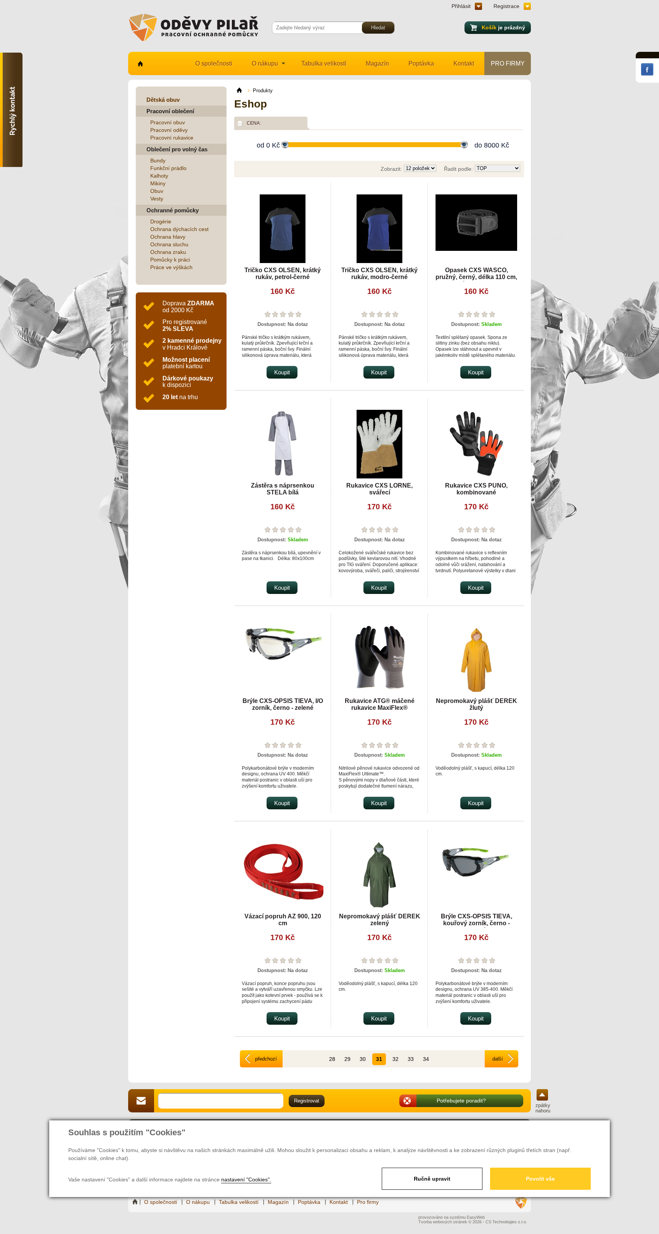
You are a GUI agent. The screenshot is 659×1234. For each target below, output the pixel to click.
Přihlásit (461, 6)
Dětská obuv (163, 99)
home (139, 63)
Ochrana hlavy (167, 237)
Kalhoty (159, 176)
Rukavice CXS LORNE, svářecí (379, 489)
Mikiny (158, 183)
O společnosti (213, 63)
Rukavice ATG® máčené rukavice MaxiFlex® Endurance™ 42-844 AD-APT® (379, 711)
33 (411, 1059)
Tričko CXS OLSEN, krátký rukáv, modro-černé (379, 273)
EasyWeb (476, 1217)
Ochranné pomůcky (172, 210)
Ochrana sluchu (169, 244)
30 (363, 1059)
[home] (242, 90)
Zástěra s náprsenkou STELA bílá (282, 489)
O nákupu (265, 63)
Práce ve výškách (171, 267)
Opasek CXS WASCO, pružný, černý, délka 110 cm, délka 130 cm (476, 277)
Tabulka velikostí (323, 63)
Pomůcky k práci (170, 260)
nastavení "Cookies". (246, 1179)
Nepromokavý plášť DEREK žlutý (476, 704)
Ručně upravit (432, 1179)
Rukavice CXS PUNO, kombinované (476, 489)
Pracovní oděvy (169, 130)
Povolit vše (540, 1179)
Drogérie (160, 221)
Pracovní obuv (167, 122)
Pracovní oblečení (170, 111)
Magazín (377, 63)
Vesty (156, 199)
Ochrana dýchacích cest (179, 229)
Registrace (506, 6)
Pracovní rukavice (171, 138)
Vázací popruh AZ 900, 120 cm (282, 919)
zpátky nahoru (542, 1108)
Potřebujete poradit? (461, 1101)
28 (332, 1059)
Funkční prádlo (168, 168)
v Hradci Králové (192, 344)
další (497, 1059)
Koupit (282, 372)
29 (347, 1059)
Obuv (156, 191)
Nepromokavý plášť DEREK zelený (379, 919)
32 (395, 1059)
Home (136, 1202)
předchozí (266, 1059)
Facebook (647, 69)
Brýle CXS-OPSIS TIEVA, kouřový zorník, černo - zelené (476, 923)
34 (426, 1059)
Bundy (158, 160)
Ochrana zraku (168, 252)
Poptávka (421, 63)
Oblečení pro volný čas (176, 149)
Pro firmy (508, 63)
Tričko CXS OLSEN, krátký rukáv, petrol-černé (282, 273)
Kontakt (463, 63)
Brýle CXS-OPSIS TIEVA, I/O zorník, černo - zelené (283, 704)
